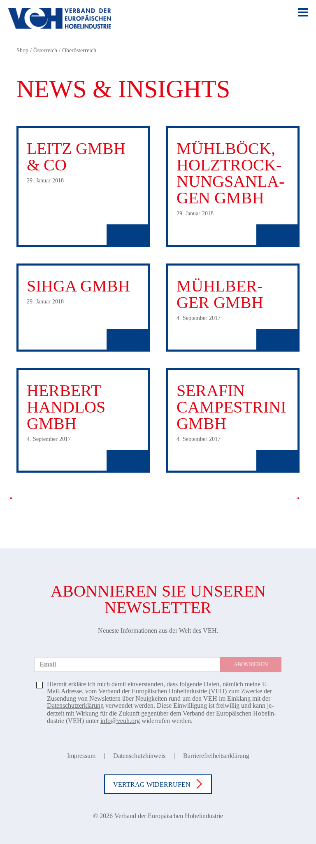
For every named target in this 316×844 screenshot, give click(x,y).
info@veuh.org (120, 720)
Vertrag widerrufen (152, 784)
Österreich (45, 50)
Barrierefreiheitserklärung (216, 755)
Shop (22, 50)
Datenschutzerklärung (75, 705)
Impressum (81, 755)
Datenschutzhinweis (139, 755)
